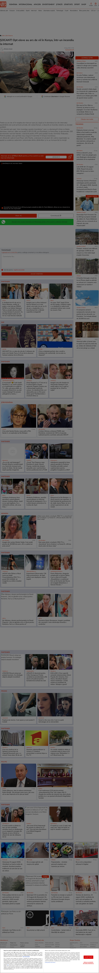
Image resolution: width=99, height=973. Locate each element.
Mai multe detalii (26, 956)
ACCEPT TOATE (88, 957)
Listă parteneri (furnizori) (50, 962)
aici (8, 964)
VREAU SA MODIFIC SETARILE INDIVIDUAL (88, 963)
